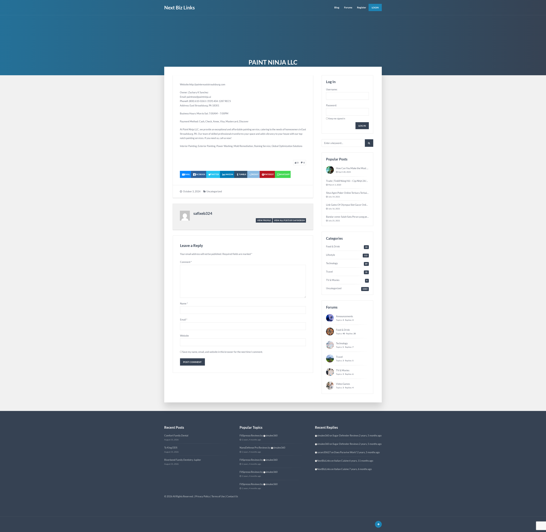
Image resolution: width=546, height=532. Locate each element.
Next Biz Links (179, 7)
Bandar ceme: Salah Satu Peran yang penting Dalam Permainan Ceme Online (366, 216)
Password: (331, 105)
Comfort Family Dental (176, 435)
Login (375, 7)
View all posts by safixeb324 (289, 220)
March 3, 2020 (334, 185)
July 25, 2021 (334, 220)
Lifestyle (330, 254)
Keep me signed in (336, 118)
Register (361, 7)
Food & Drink (333, 246)
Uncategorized (214, 191)
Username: (331, 89)
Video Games (343, 383)
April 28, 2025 (344, 172)
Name (184, 303)
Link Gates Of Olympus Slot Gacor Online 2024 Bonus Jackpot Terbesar (363, 204)
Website (184, 335)
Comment (186, 261)
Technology (332, 263)
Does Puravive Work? (345, 452)
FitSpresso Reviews (250, 435)
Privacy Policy (202, 496)
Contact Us (232, 496)
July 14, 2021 (334, 197)
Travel (329, 271)
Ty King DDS (170, 447)
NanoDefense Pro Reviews (253, 447)
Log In (362, 125)
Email (183, 319)
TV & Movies (332, 280)
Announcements (344, 316)
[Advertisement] (273, 36)
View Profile (264, 220)
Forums (348, 7)
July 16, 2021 (334, 209)
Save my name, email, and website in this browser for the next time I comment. (222, 351)
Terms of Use (218, 496)
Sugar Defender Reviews (346, 435)
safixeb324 (202, 213)
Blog (336, 7)
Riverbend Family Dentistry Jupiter (182, 459)
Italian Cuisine (341, 460)
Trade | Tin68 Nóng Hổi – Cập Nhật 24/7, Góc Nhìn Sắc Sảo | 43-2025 (361, 180)
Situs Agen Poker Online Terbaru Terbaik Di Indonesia (354, 192)
